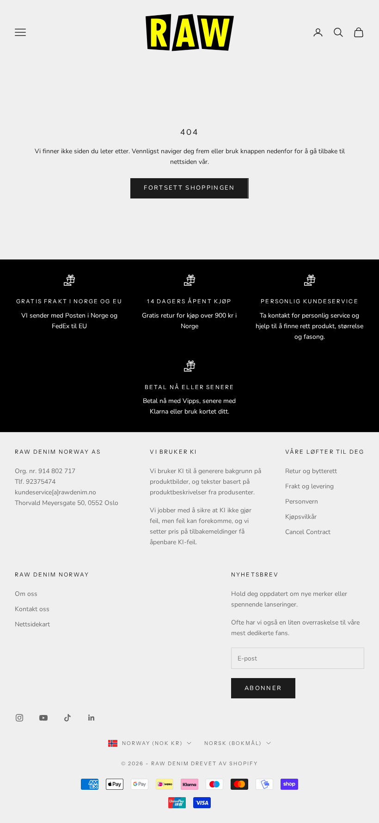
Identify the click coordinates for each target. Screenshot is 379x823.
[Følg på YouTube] (43, 717)
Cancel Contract (307, 532)
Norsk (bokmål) (233, 743)
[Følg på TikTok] (67, 717)
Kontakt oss (32, 609)
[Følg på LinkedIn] (91, 717)
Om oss (26, 593)
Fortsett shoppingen (189, 188)
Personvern (301, 501)
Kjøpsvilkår (301, 516)
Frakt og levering (309, 486)
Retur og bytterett (311, 471)
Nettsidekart (32, 624)
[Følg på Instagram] (19, 717)
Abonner (263, 688)
